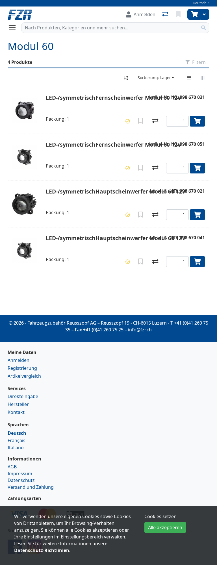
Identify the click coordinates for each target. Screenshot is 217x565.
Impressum (20, 473)
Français (16, 440)
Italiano (16, 447)
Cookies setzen (160, 516)
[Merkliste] (179, 14)
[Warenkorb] (193, 14)
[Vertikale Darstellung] (189, 77)
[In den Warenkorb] (197, 121)
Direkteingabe (23, 396)
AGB (12, 467)
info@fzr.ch (140, 330)
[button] (127, 121)
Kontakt (16, 412)
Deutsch (200, 3)
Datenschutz (21, 480)
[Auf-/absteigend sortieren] (126, 77)
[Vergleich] (166, 14)
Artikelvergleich (24, 376)
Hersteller (18, 404)
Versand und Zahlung (31, 487)
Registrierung (22, 368)
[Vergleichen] (155, 121)
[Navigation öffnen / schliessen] (14, 27)
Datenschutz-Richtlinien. (42, 550)
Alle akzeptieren (165, 527)
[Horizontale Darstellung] (202, 77)
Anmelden (18, 360)
